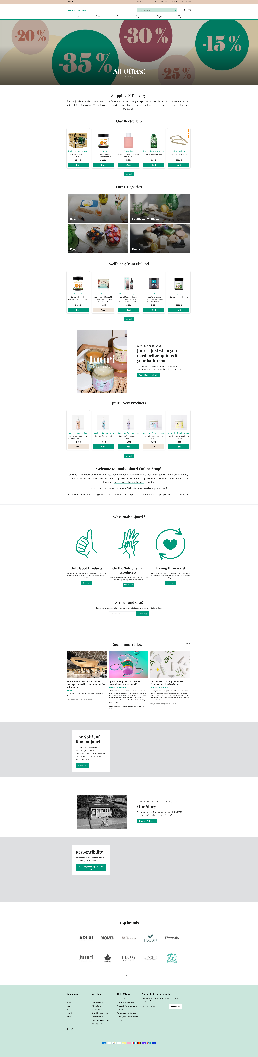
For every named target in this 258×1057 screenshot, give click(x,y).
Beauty (78, 16)
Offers (180, 16)
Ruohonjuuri (142, 478)
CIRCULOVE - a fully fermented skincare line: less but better (167, 683)
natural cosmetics (128, 706)
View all (129, 174)
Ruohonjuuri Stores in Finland (127, 1017)
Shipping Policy (97, 1009)
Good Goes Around (161, 2)
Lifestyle (159, 16)
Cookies (94, 999)
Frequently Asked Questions (127, 1006)
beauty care (155, 704)
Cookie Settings (97, 1002)
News (149, 2)
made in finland (115, 706)
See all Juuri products (148, 375)
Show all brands (128, 975)
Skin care (140, 706)
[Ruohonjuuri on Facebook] (68, 1029)
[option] (129, 52)
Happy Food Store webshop (129, 482)
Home (138, 16)
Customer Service (123, 999)
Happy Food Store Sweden (101, 1020)
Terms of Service (97, 1017)
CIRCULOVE (172, 704)
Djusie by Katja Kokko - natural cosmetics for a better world (125, 683)
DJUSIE (111, 708)
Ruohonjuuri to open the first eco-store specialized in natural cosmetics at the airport (86, 684)
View (103, 309)
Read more (87, 583)
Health (98, 16)
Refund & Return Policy (100, 1013)
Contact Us (174, 2)
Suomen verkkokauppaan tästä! (150, 488)
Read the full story (146, 821)
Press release (76, 700)
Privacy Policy (97, 1006)
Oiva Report (121, 1009)
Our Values (128, 585)
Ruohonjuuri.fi (186, 2)
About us (140, 2)
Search (119, 1020)
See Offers (129, 77)
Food (118, 16)
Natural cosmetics (118, 687)
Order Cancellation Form (125, 1002)
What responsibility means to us (91, 867)
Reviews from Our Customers (127, 1013)
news (69, 700)
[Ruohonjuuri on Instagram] (72, 1029)
